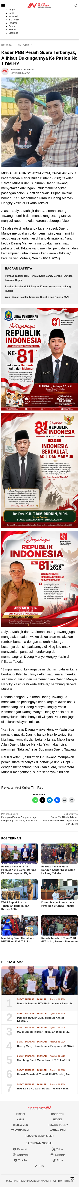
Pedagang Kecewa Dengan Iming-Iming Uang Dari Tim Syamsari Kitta (19, 817)
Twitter (59, 1149)
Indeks (20, 1114)
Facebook (22, 1149)
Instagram (60, 1154)
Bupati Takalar (26, 999)
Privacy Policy (58, 1125)
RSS (41, 1166)
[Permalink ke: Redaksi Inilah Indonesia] (5, 71)
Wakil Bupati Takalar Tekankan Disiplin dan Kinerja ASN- (37, 297)
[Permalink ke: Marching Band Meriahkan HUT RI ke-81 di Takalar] (19, 925)
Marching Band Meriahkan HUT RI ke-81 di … (45, 1060)
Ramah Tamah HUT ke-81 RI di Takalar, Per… (44, 1074)
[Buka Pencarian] (76, 5)
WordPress (22, 1154)
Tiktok (60, 1160)
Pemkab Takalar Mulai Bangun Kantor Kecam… (40, 1019)
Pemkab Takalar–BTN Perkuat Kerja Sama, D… (45, 1003)
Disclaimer (20, 1125)
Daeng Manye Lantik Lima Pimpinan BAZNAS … (45, 1048)
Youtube (22, 1160)
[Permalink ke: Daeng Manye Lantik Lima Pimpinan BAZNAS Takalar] (59, 889)
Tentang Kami (20, 1130)
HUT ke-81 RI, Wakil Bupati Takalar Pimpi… (43, 1088)
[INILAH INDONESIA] (39, 5)
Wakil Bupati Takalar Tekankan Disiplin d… (44, 1031)
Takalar (42, 999)
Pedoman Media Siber (39, 1136)
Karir (20, 1119)
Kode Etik (57, 1114)
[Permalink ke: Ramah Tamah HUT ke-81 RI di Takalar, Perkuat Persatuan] (59, 925)
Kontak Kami (58, 1130)
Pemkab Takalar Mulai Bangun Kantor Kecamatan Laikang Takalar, (58, 870)
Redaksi (58, 1119)
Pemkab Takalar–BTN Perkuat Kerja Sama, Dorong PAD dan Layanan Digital (18, 870)
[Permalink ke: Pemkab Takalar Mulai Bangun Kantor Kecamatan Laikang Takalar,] (59, 853)
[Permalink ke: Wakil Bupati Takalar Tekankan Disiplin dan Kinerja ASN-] (19, 889)
